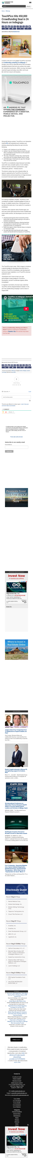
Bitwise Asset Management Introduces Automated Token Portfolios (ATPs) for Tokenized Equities (17, 1013)
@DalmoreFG (13, 1055)
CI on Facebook (17, 1100)
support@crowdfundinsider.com (19, 1093)
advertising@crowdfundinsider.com (20, 1095)
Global (16, 1124)
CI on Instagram (17, 1105)
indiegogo (24, 370)
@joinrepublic (21, 1055)
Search (28, 6)
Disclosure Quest (17, 1080)
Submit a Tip (12, 331)
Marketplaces (17, 1115)
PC (7, 143)
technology (4, 372)
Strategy (17, 1120)
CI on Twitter (17, 1098)
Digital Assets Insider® (17, 1083)
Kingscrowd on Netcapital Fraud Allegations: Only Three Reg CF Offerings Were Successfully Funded (17, 1021)
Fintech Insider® (17, 1078)
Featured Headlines (17, 1111)
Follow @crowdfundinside (16, 437)
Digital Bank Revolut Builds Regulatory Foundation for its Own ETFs (17, 1006)
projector (28, 370)
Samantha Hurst (16, 31)
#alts (23, 1053)
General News (16, 1113)
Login (29, 391)
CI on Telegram (17, 1107)
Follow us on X (16, 1039)
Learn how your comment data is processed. (15, 404)
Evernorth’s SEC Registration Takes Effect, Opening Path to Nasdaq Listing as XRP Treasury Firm (17, 994)
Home (3, 11)
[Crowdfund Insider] (7, 2)
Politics (17, 1117)
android (21, 370)
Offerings (8, 11)
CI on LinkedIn (16, 1103)
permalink (14, 372)
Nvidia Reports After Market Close (17, 1001)
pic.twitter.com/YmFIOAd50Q (17, 1059)
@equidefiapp (17, 1057)
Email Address (8, 444)
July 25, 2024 (17, 1062)
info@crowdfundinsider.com (18, 1091)
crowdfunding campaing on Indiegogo (14, 62)
